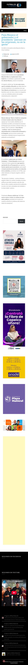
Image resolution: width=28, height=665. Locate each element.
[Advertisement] (14, 490)
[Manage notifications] (4, 661)
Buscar (5, 217)
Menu (25, 30)
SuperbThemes (14, 663)
